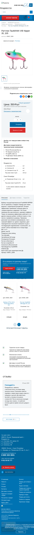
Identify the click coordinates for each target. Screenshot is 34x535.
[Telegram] (26, 96)
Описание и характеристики (12, 111)
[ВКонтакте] (21, 96)
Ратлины (17, 41)
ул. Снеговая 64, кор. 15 (11, 170)
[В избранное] (28, 111)
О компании (4, 479)
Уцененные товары (24, 502)
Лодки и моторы (23, 486)
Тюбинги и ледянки (24, 499)
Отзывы (3, 486)
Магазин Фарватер (13, 515)
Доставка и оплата (6, 491)
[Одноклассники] (23, 96)
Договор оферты (5, 509)
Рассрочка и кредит (7, 497)
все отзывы (10, 419)
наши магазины (9, 472)
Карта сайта (4, 502)
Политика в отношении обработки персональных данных (10, 511)
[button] (3, 414)
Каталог (21, 479)
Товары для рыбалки (25, 492)
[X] (29, 96)
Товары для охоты (24, 497)
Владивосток (6, 8)
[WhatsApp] (31, 96)
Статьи (3, 484)
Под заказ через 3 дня (11, 172)
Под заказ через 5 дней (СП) (13, 183)
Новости (3, 481)
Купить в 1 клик (17, 130)
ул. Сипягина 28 (9, 168)
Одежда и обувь (23, 494)
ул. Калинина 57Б (10, 166)
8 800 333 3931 (19, 5)
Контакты (4, 489)
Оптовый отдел (5, 500)
